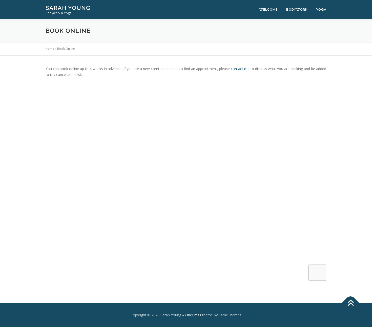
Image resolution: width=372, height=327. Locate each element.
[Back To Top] (351, 303)
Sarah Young (68, 7)
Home (50, 49)
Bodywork (296, 9)
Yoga (321, 9)
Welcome (268, 9)
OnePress (193, 315)
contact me (241, 68)
